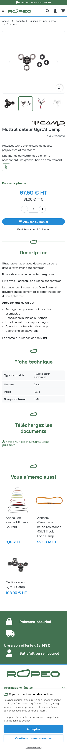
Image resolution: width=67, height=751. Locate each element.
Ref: (49, 136)
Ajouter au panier (35, 222)
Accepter (33, 729)
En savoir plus (13, 183)
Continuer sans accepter (33, 738)
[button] (47, 11)
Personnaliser (33, 747)
